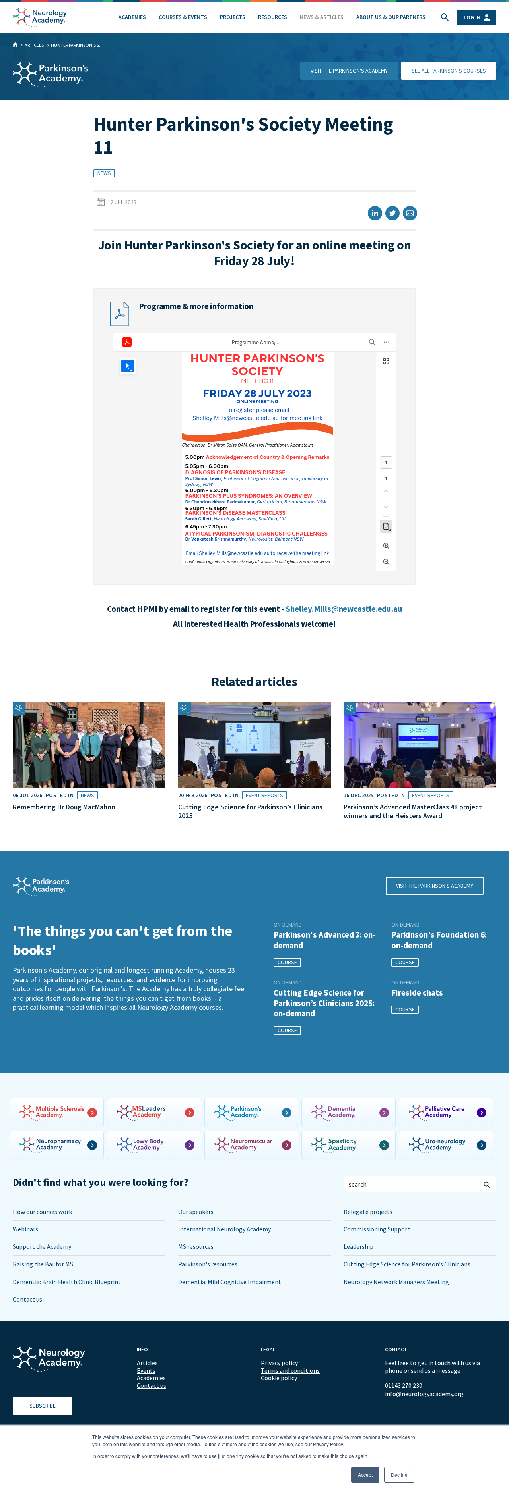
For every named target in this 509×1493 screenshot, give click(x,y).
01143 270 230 (403, 1385)
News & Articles (322, 17)
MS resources (196, 1246)
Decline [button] (399, 1474)
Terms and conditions (290, 1370)
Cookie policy (279, 1378)
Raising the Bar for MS (43, 1264)
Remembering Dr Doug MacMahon (64, 806)
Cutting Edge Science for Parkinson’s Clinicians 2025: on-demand (324, 1003)
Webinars (25, 1229)
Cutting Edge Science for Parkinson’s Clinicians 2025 (250, 811)
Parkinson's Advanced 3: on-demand (324, 940)
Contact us (27, 1299)
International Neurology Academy (224, 1229)
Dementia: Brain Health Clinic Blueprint (67, 1282)
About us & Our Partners (390, 17)
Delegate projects (368, 1212)
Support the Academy (42, 1246)
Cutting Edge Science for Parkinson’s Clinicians (407, 1264)
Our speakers (196, 1212)
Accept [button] (365, 1474)
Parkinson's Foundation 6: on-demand (439, 940)
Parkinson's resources (207, 1264)
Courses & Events (183, 17)
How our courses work (42, 1212)
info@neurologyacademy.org (424, 1394)
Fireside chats (417, 993)
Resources (272, 17)
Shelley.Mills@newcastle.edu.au (344, 608)
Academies (132, 17)
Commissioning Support (377, 1229)
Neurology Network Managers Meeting (396, 1282)
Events (146, 1370)
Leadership (358, 1246)
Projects (232, 17)
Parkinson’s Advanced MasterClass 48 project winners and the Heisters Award (413, 811)
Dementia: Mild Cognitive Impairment (229, 1282)
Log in (472, 17)
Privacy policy (279, 1363)
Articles (147, 1363)
